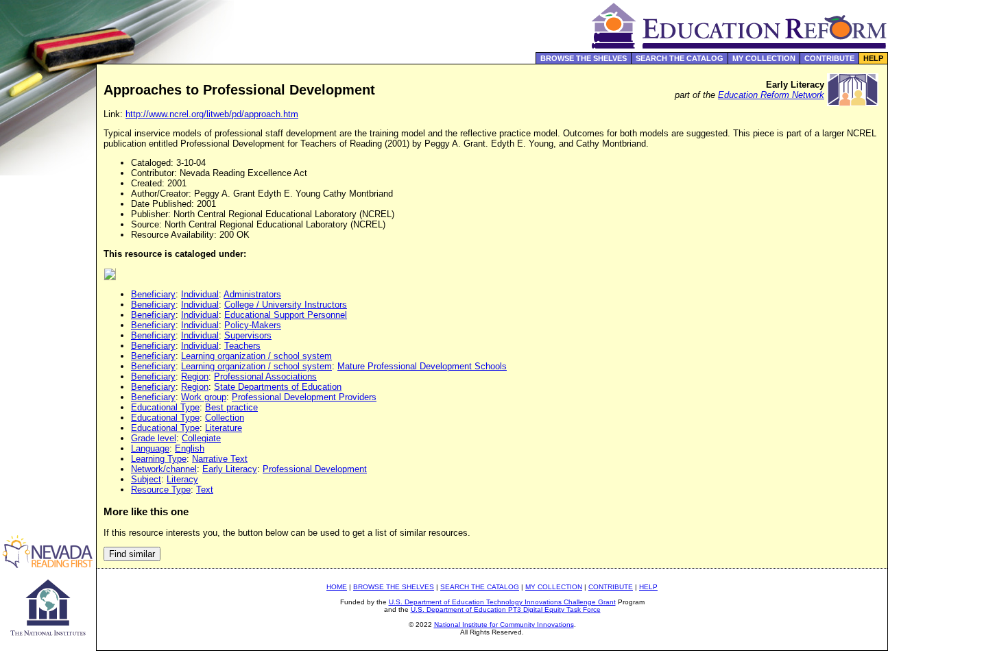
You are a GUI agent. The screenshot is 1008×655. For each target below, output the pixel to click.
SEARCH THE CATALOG (679, 58)
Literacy (182, 479)
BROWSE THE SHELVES (583, 58)
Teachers (242, 346)
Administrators (252, 294)
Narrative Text (220, 459)
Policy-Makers (252, 325)
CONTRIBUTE (829, 58)
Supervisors (248, 335)
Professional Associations (265, 376)
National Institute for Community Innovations (504, 624)
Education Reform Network (771, 95)
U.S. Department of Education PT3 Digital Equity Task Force (506, 609)
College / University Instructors (285, 304)
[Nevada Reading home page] (48, 564)
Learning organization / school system (256, 356)
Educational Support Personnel (285, 315)
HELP (873, 58)
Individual (200, 294)
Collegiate (201, 438)
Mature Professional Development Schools (422, 366)
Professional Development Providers (304, 397)
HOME (336, 587)
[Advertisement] (948, 290)
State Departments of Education (277, 387)
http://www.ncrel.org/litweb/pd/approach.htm (211, 114)
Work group (203, 397)
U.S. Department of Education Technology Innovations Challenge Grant (502, 602)
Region (194, 376)
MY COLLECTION (763, 58)
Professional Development (315, 469)
